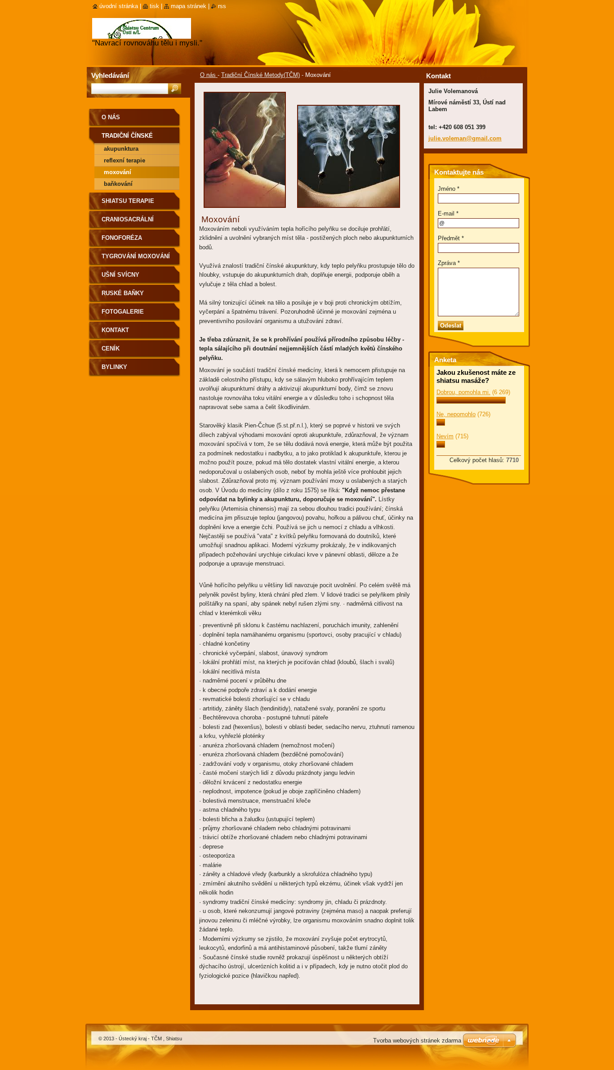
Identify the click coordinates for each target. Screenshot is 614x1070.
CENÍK (111, 348)
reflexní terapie (124, 160)
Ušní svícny (120, 274)
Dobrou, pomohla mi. (463, 392)
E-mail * (448, 213)
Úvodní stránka (118, 6)
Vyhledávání (110, 75)
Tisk (154, 6)
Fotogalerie (123, 311)
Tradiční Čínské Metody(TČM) (260, 75)
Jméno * (448, 188)
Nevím (445, 436)
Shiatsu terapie (128, 201)
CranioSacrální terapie (128, 222)
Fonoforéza (122, 237)
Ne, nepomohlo (456, 414)
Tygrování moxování (136, 256)
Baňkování (118, 183)
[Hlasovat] (471, 401)
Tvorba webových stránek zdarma (417, 1040)
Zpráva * (449, 263)
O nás (209, 75)
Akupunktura (121, 148)
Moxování (117, 172)
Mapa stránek (188, 6)
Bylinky (114, 367)
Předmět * (451, 238)
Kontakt (115, 330)
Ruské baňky (123, 293)
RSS (222, 6)
